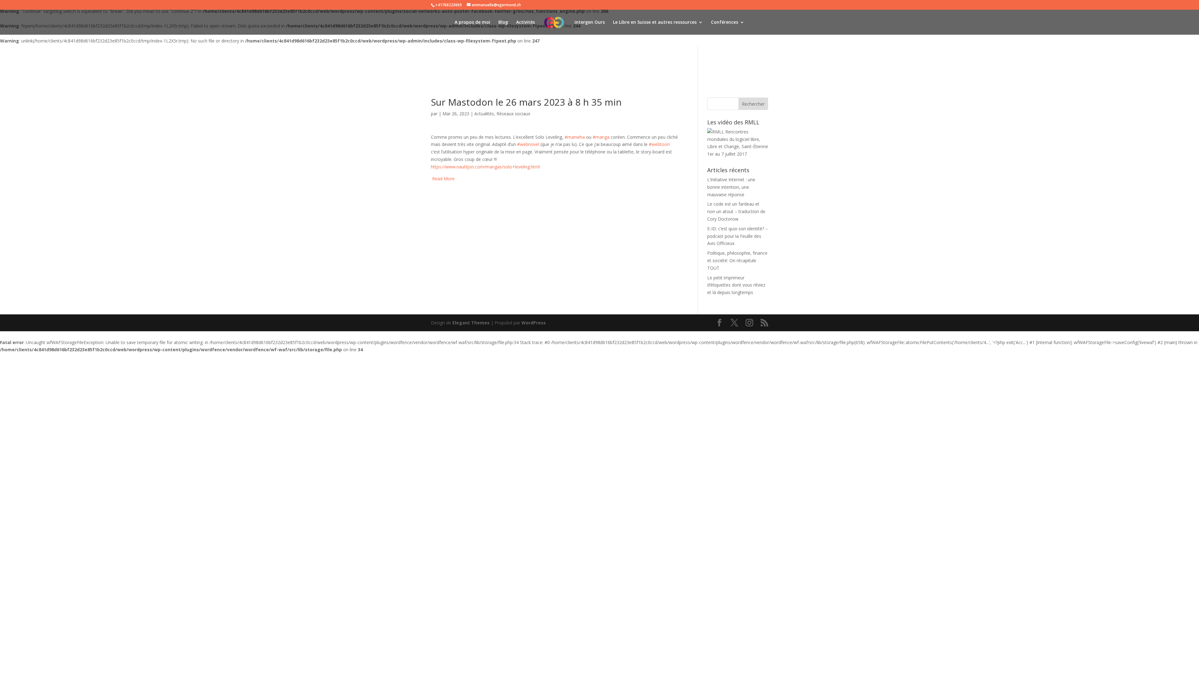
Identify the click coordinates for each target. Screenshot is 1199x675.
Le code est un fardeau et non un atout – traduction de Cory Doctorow (736, 211)
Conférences (724, 22)
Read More (443, 179)
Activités (525, 22)
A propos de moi (472, 22)
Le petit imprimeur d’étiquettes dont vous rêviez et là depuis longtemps (736, 285)
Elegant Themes (471, 323)
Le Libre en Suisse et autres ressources (655, 22)
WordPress (533, 323)
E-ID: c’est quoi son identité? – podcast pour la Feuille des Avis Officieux (737, 236)
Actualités (484, 114)
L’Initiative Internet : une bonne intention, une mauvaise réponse (731, 187)
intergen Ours (590, 22)
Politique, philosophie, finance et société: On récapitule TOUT (737, 260)
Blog (503, 22)
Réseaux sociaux (513, 114)
